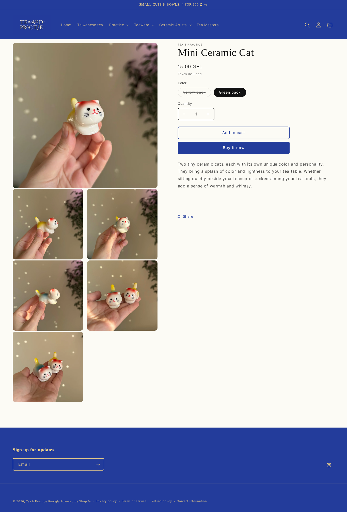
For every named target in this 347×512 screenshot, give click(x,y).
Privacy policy (106, 501)
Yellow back (197, 93)
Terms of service (134, 501)
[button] (118, 25)
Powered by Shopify (76, 501)
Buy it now (234, 147)
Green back (230, 92)
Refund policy (161, 501)
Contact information (192, 501)
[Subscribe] (98, 464)
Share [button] (188, 216)
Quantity (185, 103)
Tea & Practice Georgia (43, 501)
